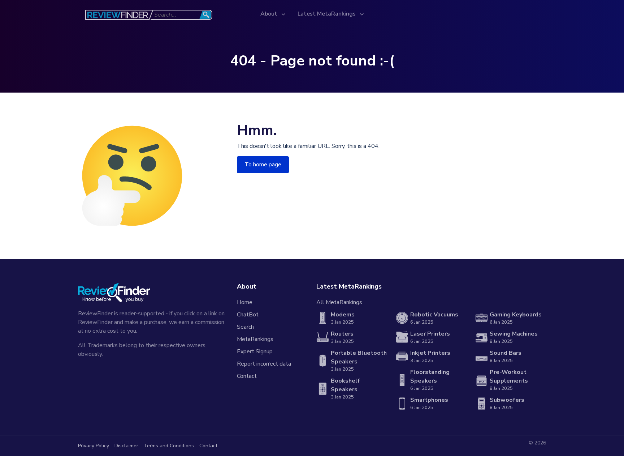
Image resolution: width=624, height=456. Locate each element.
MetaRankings (255, 339)
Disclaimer (126, 445)
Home (244, 302)
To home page (262, 165)
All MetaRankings (339, 302)
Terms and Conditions (169, 445)
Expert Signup (255, 351)
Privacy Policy (93, 445)
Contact (247, 376)
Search (245, 327)
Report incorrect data (264, 364)
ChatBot (248, 315)
